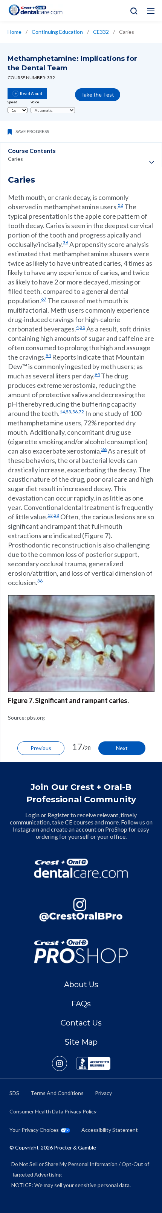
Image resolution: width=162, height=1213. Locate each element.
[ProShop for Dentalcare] (81, 951)
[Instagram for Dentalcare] (81, 909)
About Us (81, 984)
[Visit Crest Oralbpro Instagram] (64, 1063)
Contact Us (81, 1022)
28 (56, 515)
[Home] (35, 10)
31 (82, 327)
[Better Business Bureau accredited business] (93, 1063)
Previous (41, 748)
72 (81, 411)
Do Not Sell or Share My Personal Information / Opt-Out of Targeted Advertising (80, 1169)
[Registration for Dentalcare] (81, 868)
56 (75, 411)
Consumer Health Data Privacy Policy (52, 1111)
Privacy (103, 1093)
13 (50, 515)
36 (65, 242)
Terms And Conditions (57, 1093)
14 (62, 411)
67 (43, 299)
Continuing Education (57, 32)
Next (122, 748)
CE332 (101, 32)
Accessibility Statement (109, 1130)
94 (48, 355)
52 (120, 205)
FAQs (81, 1003)
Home (14, 32)
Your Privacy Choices (34, 1130)
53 (68, 411)
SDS (14, 1093)
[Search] (132, 10)
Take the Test (97, 94)
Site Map (81, 1042)
